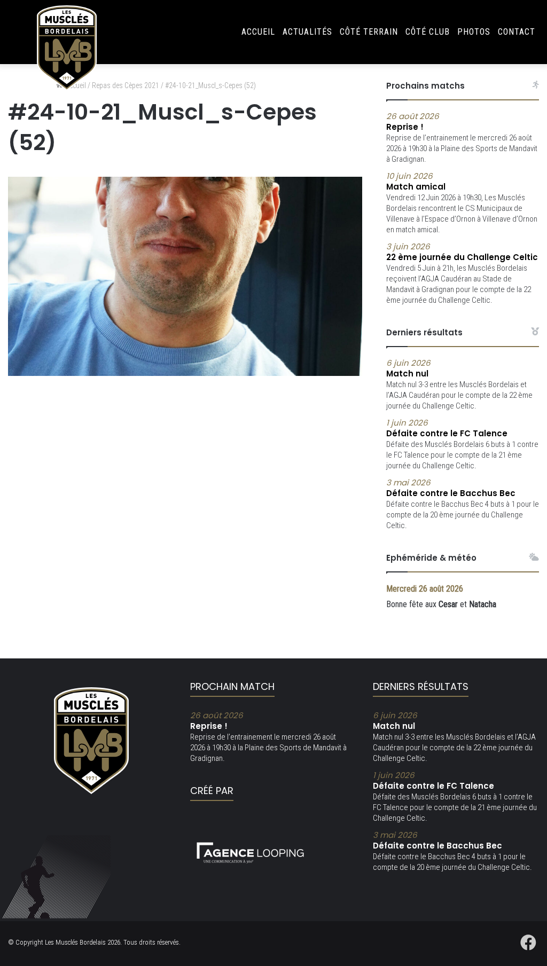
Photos (473, 32)
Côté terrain (369, 32)
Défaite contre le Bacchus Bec (450, 488)
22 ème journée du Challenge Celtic (462, 252)
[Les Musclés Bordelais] (66, 48)
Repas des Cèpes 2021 (125, 85)
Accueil (258, 32)
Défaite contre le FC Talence (446, 428)
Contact (516, 32)
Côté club (427, 32)
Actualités (307, 32)
